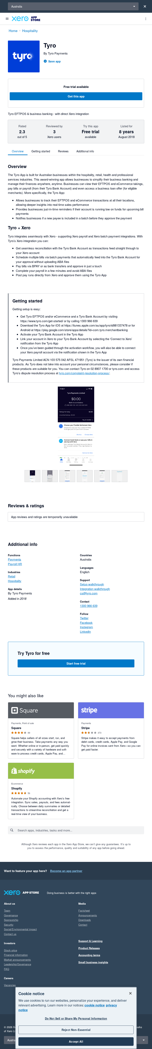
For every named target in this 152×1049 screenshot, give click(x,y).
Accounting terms (89, 955)
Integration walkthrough (95, 589)
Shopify (16, 788)
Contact (82, 925)
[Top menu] (145, 19)
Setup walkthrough (92, 584)
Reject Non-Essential (76, 1030)
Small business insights (93, 962)
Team (7, 910)
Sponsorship (11, 920)
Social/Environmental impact (20, 929)
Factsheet (84, 910)
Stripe (85, 728)
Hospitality (14, 581)
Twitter (84, 618)
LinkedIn (85, 631)
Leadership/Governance (17, 964)
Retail (11, 576)
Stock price (10, 950)
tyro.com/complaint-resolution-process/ (84, 373)
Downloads (84, 920)
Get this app (76, 96)
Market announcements (17, 960)
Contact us (10, 934)
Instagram (86, 627)
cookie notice (95, 1005)
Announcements (87, 915)
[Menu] (7, 19)
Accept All (76, 1041)
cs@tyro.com (89, 593)
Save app (54, 61)
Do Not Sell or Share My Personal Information (76, 1018)
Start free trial (76, 663)
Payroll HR (15, 564)
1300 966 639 (88, 606)
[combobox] (80, 830)
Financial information (16, 955)
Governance (11, 915)
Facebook (86, 622)
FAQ (6, 969)
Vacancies (10, 985)
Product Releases (89, 948)
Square (16, 728)
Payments (14, 559)
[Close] (145, 6)
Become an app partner (66, 871)
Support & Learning (90, 941)
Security (8, 925)
